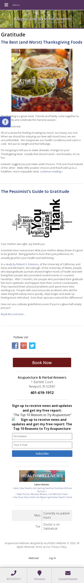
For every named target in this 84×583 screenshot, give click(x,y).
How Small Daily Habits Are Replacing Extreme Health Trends (42, 497)
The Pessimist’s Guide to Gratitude (35, 191)
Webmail (34, 558)
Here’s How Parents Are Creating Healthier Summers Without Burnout (42, 490)
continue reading (51, 171)
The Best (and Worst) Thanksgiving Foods (41, 42)
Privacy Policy (59, 547)
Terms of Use (42, 547)
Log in (52, 558)
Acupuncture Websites (17, 543)
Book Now (42, 362)
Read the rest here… (13, 314)
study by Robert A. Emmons (22, 264)
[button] (5, 122)
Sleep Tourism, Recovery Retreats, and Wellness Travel (42, 494)
